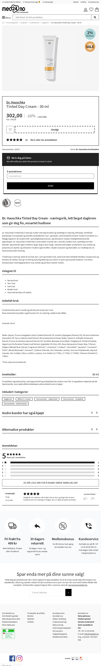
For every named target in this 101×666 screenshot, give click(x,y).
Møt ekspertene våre (11, 618)
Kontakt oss (58, 616)
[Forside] (3, 22)
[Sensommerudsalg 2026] (90, 46)
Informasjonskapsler (62, 628)
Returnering (58, 625)
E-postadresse (14, 171)
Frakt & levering (59, 621)
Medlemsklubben (9, 621)
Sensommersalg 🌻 (32, 2)
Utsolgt (55, 129)
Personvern (58, 631)
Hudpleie (23, 22)
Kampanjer (48, 2)
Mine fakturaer (8, 625)
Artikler (83, 2)
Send (50, 185)
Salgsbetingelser (60, 634)
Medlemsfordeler (60, 636)
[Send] (68, 592)
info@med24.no (91, 634)
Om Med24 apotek (10, 616)
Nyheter (30, 618)
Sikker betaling (59, 618)
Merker (76, 2)
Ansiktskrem (34, 22)
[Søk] (95, 17)
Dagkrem (45, 22)
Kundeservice (93, 2)
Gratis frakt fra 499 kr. (12, 2)
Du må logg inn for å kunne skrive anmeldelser (50, 482)
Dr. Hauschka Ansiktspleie (87, 149)
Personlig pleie (12, 22)
